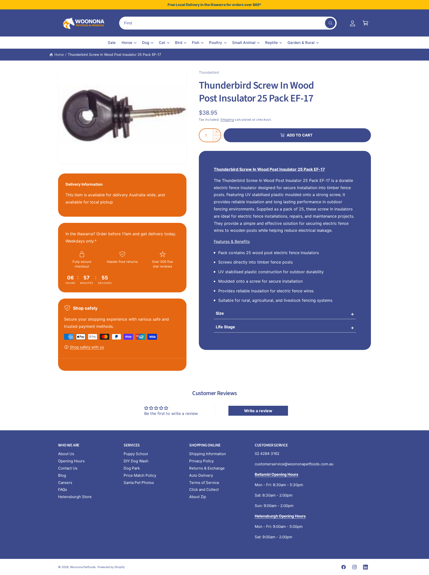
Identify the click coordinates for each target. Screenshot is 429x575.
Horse (127, 42)
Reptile (271, 42)
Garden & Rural (301, 42)
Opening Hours (71, 461)
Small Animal (243, 42)
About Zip (197, 496)
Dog (145, 42)
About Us (66, 453)
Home (59, 54)
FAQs (62, 489)
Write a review (258, 410)
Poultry (215, 42)
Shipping (227, 119)
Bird (178, 42)
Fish (195, 42)
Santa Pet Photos (139, 482)
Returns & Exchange (207, 468)
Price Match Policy (140, 475)
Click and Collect (204, 489)
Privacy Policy (201, 461)
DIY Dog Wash (136, 461)
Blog (62, 475)
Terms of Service (204, 482)
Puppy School (136, 453)
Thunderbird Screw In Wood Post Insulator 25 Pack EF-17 (114, 54)
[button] (365, 23)
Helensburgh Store (75, 496)
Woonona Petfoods (83, 567)
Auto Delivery (201, 475)
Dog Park (132, 468)
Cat (162, 42)
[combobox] (228, 23)
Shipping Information (207, 453)
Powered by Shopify (111, 567)
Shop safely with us (87, 347)
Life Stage (225, 326)
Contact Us (67, 468)
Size (220, 313)
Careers (65, 482)
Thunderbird (209, 72)
